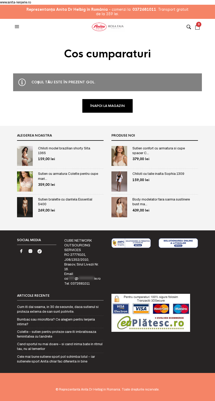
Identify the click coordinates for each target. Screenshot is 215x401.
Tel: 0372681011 (77, 283)
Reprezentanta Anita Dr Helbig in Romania (89, 389)
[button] (17, 27)
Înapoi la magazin (107, 106)
